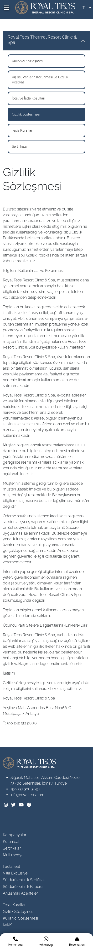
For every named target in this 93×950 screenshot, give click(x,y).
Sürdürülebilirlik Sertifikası (24, 880)
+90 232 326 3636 (25, 789)
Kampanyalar (14, 835)
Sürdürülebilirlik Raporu (22, 886)
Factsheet (11, 866)
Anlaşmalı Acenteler (20, 893)
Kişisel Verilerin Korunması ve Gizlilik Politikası (40, 79)
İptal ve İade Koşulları (28, 98)
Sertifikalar (20, 146)
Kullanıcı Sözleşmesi (27, 61)
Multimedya (13, 855)
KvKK (7, 925)
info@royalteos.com (27, 795)
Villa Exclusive (15, 873)
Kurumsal (11, 841)
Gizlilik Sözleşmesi (26, 114)
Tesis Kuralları (22, 130)
